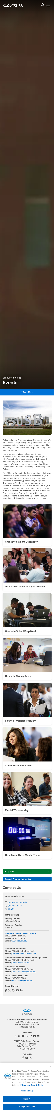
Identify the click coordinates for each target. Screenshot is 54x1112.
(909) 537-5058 (15, 905)
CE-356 (11, 909)
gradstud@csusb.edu (17, 902)
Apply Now (9, 871)
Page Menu (28, 392)
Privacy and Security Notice (31, 1085)
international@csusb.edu (22, 981)
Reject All (27, 1099)
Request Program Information (17, 879)
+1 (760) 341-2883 (27, 1049)
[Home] (13, 5)
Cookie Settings (27, 1091)
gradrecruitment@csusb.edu (23, 953)
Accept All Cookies (27, 1107)
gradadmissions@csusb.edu (23, 972)
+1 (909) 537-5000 (27, 1027)
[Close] (50, 1067)
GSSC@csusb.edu (19, 941)
